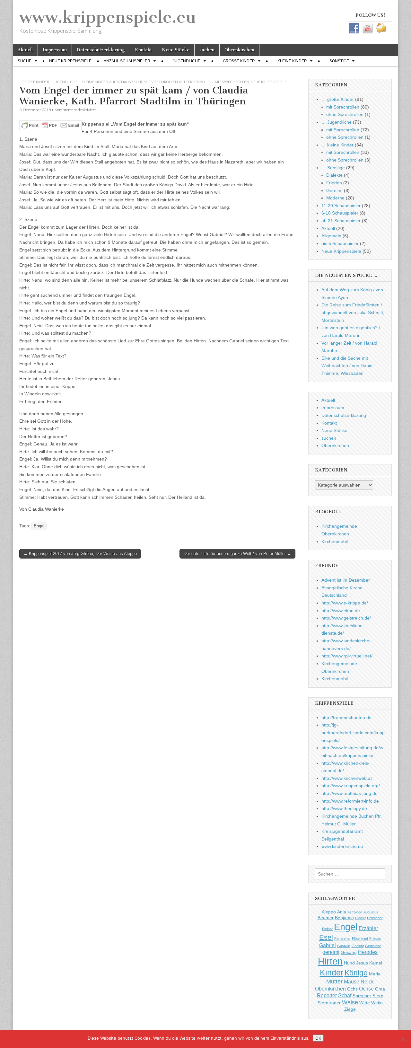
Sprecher (362, 995)
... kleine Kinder (93, 82)
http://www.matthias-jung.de (349, 793)
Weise (350, 1002)
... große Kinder (34, 82)
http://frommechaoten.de (346, 717)
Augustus (370, 912)
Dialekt (360, 918)
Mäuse (351, 981)
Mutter (334, 981)
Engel (39, 526)
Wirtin (377, 1002)
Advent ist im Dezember (345, 580)
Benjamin (344, 917)
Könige (356, 973)
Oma (380, 988)
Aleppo (329, 911)
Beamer (326, 917)
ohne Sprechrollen (344, 114)
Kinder (331, 972)
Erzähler (368, 928)
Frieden (334, 182)
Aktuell (25, 50)
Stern (377, 995)
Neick (367, 981)
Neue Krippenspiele (70, 61)
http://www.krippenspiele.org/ (350, 785)
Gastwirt (343, 946)
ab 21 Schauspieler (341, 220)
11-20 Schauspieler (341, 205)
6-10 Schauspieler (125, 82)
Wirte (364, 1002)
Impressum (55, 50)
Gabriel (327, 945)
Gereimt (334, 190)
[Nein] (403, 1039)
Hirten (330, 961)
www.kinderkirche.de (342, 846)
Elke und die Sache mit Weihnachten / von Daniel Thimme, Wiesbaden (347, 366)
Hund (349, 962)
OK (318, 1038)
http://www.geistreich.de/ (346, 618)
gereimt (330, 952)
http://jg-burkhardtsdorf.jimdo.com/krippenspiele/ (353, 732)
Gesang (349, 952)
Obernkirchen (239, 50)
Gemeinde (373, 946)
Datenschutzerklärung (101, 50)
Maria (374, 973)
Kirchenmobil (334, 541)
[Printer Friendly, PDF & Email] (50, 124)
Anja (341, 911)
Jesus (362, 962)
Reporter (327, 995)
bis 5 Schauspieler (340, 243)
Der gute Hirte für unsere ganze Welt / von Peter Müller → (237, 553)
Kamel (375, 962)
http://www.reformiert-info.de (350, 801)
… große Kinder (236, 61)
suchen (206, 50)
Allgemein (331, 235)
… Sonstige (337, 61)
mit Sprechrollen (161, 82)
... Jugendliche (64, 82)
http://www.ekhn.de (340, 610)
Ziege (350, 1009)
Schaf (344, 995)
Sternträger (329, 1002)
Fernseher (342, 938)
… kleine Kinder (290, 61)
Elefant (327, 929)
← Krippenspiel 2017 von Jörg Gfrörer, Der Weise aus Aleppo (80, 553)
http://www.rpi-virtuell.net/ (346, 655)
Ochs (352, 988)
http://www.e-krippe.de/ (344, 602)
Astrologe (354, 912)
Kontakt (143, 50)
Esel (326, 937)
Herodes (368, 952)
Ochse (366, 988)
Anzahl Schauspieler (127, 61)
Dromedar (375, 918)
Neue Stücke (175, 50)
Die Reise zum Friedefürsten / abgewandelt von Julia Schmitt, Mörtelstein (352, 312)
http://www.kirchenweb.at (346, 778)
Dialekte (334, 175)
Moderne (335, 197)
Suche (24, 61)
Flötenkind (360, 938)
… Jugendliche (184, 61)
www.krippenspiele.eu (107, 17)
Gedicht (358, 946)
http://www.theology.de (344, 808)
